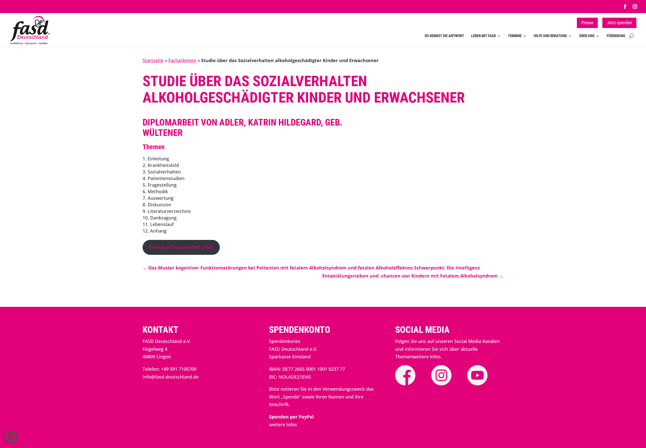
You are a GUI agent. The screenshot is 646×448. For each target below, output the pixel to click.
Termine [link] (515, 36)
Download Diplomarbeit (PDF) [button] (181, 247)
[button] (11, 437)
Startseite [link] (153, 60)
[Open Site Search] (631, 39)
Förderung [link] (616, 36)
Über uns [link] (587, 36)
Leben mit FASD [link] (483, 36)
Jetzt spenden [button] (619, 22)
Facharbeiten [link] (182, 60)
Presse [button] (587, 22)
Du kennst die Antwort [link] (444, 36)
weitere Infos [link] (283, 424)
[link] (625, 6)
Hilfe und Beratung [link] (550, 36)
